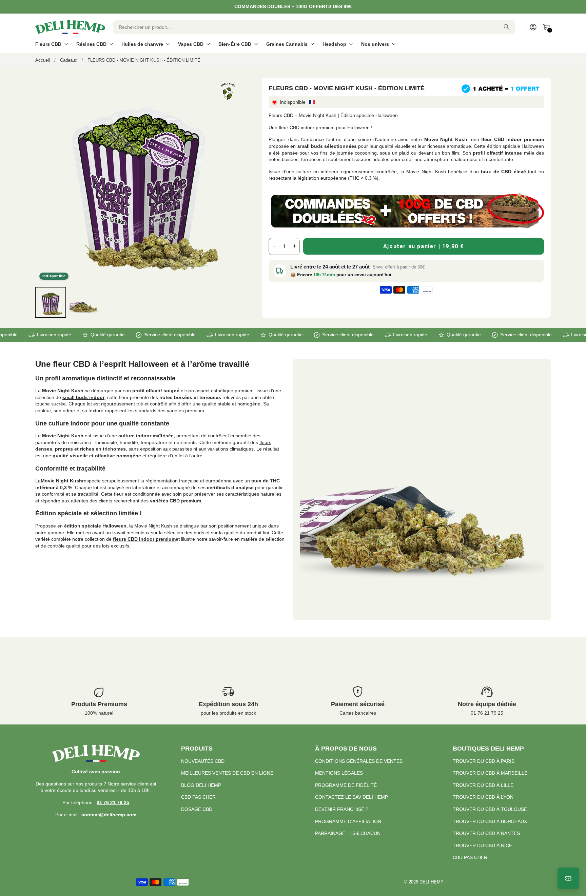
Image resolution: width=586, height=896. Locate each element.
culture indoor (69, 423)
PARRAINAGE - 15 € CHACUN (347, 833)
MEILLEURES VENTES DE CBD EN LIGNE (227, 773)
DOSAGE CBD (196, 809)
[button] (50, 302)
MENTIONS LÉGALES (339, 773)
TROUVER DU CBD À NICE (482, 845)
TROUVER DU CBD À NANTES (486, 833)
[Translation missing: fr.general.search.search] (507, 27)
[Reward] (568, 878)
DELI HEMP (431, 882)
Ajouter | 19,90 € (423, 246)
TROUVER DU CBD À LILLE (483, 785)
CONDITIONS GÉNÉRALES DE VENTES (359, 761)
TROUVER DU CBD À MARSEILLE (490, 773)
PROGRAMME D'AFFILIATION (348, 821)
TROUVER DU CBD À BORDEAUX (490, 821)
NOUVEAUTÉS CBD (202, 761)
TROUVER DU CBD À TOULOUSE (490, 809)
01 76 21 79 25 (487, 713)
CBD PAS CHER (198, 797)
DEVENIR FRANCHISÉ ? (341, 809)
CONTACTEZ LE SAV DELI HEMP (351, 797)
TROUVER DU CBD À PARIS (483, 761)
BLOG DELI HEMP (201, 785)
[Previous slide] (41, 302)
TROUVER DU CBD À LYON (483, 797)
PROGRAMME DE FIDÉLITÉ (346, 785)
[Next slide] (235, 302)
